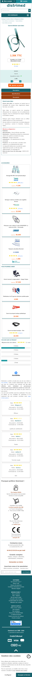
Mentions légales (16, 588)
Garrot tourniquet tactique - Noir (16, 330)
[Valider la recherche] (29, 10)
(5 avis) (16, 66)
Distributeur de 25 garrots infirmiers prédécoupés (16, 296)
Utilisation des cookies (16, 602)
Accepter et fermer (24, 675)
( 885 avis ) (20, 182)
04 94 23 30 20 (12, 550)
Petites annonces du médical (16, 616)
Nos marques (16, 609)
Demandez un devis (16, 562)
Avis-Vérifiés (4, 382)
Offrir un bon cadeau (16, 607)
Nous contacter (16, 594)
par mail (22, 550)
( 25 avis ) (20, 208)
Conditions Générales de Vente (16, 586)
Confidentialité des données (16, 600)
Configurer (8, 675)
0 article (24, 1)
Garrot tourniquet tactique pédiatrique (16, 313)
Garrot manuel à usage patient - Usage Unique (16, 279)
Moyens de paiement (16, 585)
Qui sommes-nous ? (16, 581)
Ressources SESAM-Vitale (16, 612)
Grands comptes (16, 618)
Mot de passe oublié (16, 597)
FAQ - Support (16, 595)
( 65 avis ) (20, 256)
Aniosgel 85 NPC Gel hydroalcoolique (16, 175)
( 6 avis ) (20, 333)
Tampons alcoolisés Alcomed (16, 249)
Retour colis (16, 583)
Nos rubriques (16, 611)
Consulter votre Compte (16, 599)
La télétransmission (16, 614)
